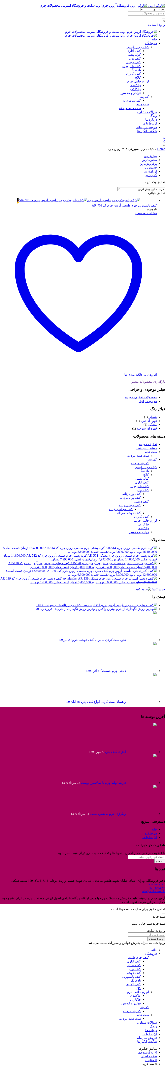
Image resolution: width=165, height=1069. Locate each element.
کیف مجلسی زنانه (121, 509)
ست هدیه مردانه (130, 108)
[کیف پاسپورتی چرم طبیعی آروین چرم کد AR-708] (79, 201)
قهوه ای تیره (148, 420)
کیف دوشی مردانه (129, 513)
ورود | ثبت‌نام (156, 24)
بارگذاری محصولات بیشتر (148, 381)
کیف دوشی (133, 62)
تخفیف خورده (148, 444)
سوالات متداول (147, 112)
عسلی (152, 417)
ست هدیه (142, 104)
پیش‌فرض (150, 156)
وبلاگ (153, 115)
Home (161, 149)
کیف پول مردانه (130, 497)
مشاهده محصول (146, 213)
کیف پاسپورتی (131, 66)
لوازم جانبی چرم (138, 81)
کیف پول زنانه (131, 493)
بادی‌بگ (144, 471)
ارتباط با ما (149, 123)
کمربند (144, 96)
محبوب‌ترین (149, 159)
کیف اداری (134, 50)
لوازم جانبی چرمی (145, 520)
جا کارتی (143, 524)
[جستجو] (163, 18)
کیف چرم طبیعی (138, 47)
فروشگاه (151, 43)
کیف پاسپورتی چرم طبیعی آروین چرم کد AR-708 (124, 205)
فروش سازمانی (146, 127)
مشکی (152, 424)
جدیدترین (151, 167)
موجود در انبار (148, 401)
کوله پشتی (134, 54)
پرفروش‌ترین (148, 163)
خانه (154, 39)
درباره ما (151, 119)
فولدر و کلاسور (131, 93)
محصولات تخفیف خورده (141, 397)
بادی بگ (136, 70)
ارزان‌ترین (150, 171)
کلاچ (138, 77)
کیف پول (135, 58)
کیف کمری (133, 73)
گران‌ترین (150, 175)
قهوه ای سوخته (147, 428)
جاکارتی (135, 89)
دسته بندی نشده (146, 448)
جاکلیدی (135, 85)
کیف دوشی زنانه (130, 505)
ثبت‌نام (159, 861)
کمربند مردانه (132, 100)
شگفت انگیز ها (147, 131)
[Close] (163, 913)
